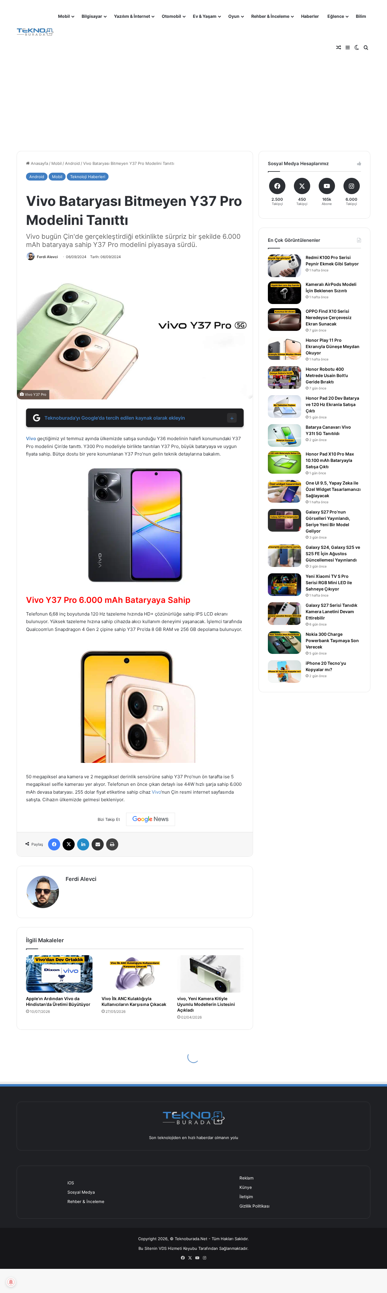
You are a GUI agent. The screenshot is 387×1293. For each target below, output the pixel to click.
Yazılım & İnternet (132, 16)
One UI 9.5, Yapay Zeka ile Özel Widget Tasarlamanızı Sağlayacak (333, 489)
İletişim (246, 1196)
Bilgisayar (92, 16)
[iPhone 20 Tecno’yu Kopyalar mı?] (284, 671)
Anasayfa (39, 163)
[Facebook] (54, 844)
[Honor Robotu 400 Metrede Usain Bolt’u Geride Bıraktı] (284, 377)
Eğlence (335, 16)
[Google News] (150, 819)
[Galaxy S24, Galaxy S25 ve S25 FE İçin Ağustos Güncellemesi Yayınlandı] (284, 555)
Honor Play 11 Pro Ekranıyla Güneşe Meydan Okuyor (332, 346)
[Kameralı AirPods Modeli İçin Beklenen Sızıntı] (284, 292)
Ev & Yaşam (204, 16)
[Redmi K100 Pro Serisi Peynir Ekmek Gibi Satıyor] (284, 265)
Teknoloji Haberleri (87, 176)
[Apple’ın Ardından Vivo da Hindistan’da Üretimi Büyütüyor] (59, 974)
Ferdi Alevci (47, 256)
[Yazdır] (112, 844)
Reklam (246, 1178)
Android (72, 163)
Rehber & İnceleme (270, 16)
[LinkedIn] (83, 844)
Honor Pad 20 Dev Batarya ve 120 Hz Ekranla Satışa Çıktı (332, 404)
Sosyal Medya (81, 1192)
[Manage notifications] (11, 1282)
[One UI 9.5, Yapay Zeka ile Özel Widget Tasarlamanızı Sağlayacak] (284, 491)
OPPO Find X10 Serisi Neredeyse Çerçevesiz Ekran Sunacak (329, 317)
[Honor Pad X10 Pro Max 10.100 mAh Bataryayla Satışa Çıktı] (284, 462)
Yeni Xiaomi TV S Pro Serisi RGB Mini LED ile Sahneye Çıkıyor (329, 582)
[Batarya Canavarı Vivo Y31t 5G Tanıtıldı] (284, 435)
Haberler (310, 16)
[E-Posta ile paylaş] (98, 844)
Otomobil (171, 16)
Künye (245, 1187)
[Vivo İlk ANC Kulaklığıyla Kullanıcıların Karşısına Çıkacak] (135, 974)
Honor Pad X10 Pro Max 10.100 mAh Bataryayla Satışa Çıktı (330, 460)
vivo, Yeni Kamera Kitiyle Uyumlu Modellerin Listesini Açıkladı (206, 1004)
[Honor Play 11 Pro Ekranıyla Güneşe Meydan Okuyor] (284, 348)
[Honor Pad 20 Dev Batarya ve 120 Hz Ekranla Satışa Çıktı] (284, 406)
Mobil (64, 16)
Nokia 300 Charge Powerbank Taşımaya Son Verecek (332, 640)
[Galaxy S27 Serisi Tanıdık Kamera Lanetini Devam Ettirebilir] (284, 613)
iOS (70, 1182)
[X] (69, 844)
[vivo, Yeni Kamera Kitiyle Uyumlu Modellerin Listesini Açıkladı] (210, 974)
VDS (163, 1248)
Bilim (361, 16)
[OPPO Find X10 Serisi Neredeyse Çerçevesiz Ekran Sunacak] (284, 319)
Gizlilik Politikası (254, 1206)
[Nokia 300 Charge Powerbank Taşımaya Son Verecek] (284, 642)
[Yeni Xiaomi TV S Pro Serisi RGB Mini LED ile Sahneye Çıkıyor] (284, 584)
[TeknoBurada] (35, 32)
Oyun (233, 16)
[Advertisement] (193, 96)
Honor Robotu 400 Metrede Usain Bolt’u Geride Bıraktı (327, 375)
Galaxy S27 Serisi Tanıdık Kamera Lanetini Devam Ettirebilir (331, 611)
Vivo (31, 438)
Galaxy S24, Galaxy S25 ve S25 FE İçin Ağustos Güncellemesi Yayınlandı (333, 553)
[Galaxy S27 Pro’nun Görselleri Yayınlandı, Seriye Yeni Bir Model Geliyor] (284, 520)
